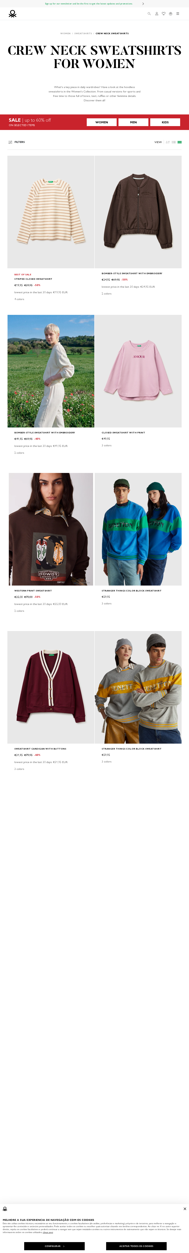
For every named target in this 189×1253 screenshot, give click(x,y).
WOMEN (101, 122)
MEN (133, 122)
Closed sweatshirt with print (123, 432)
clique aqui (48, 1232)
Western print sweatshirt (33, 590)
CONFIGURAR (53, 1246)
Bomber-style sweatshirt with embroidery (132, 273)
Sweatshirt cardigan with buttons (40, 748)
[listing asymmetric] (168, 142)
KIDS (165, 122)
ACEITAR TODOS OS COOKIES (136, 1246)
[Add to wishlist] (13, 160)
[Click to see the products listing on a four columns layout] (174, 142)
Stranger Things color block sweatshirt (131, 590)
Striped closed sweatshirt (33, 279)
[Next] (143, 4)
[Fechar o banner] (185, 1209)
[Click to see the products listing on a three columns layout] (180, 142)
